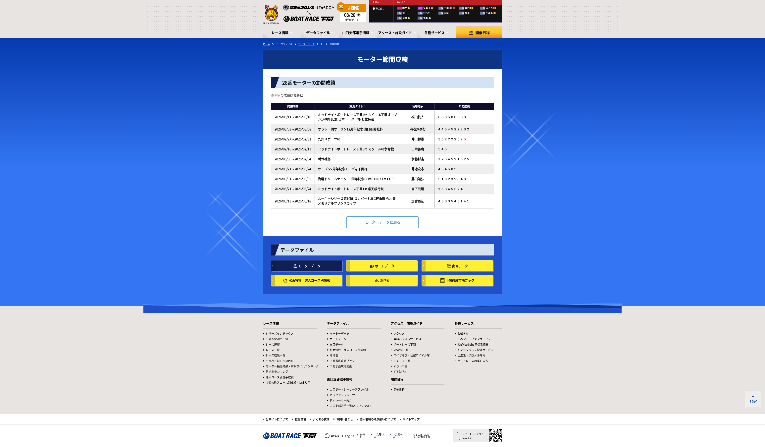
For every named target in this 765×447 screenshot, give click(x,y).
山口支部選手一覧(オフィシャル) (350, 405)
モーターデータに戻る (382, 222)
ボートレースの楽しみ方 (472, 361)
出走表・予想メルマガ (471, 355)
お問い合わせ (344, 419)
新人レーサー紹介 (341, 400)
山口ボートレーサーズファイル (349, 389)
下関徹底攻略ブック (460, 280)
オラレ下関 (400, 366)
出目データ (460, 266)
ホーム (266, 44)
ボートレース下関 (404, 344)
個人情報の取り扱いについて (378, 419)
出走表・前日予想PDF (279, 361)
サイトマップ (411, 419)
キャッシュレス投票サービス (475, 350)
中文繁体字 (397, 435)
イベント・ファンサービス (474, 339)
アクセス (399, 333)
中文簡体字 (379, 435)
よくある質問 (321, 419)
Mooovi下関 (400, 350)
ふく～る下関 (401, 361)
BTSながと (400, 371)
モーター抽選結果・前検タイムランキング (292, 366)
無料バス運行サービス (407, 339)
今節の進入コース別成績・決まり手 (288, 382)
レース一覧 (273, 350)
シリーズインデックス (280, 333)
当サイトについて (277, 419)
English (349, 436)
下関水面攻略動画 (341, 366)
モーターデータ (306, 44)
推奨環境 (300, 419)
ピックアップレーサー (344, 395)
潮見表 (384, 280)
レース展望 (273, 344)
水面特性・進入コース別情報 (309, 280)
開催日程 (482, 32)
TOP (753, 401)
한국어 (362, 435)
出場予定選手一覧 (277, 339)
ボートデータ (384, 266)
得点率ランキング (277, 371)
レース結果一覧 (275, 355)
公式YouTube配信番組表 (472, 344)
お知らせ (463, 333)
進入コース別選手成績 (280, 377)
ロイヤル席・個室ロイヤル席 (411, 355)
